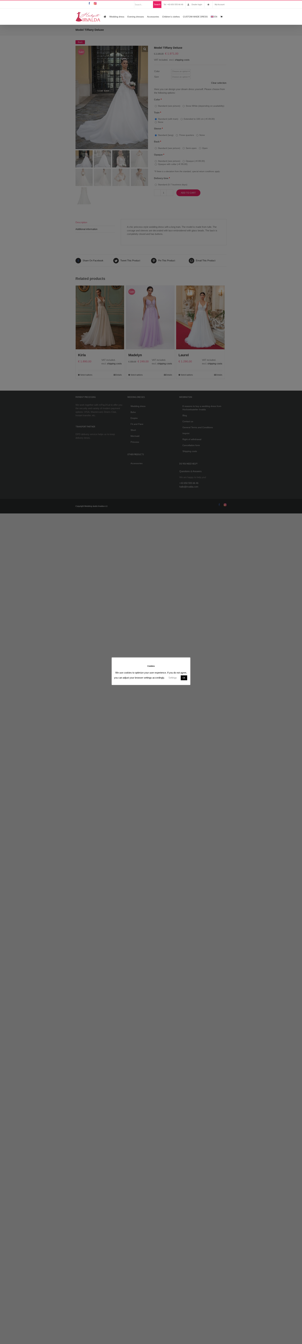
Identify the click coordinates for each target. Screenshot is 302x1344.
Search (157, 4)
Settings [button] (172, 677)
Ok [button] (184, 678)
